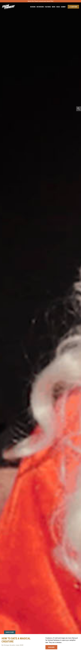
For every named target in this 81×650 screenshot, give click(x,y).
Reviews (33, 6)
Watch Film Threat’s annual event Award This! (40, 1)
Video (58, 6)
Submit (63, 6)
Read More (51, 647)
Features (48, 6)
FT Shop (73, 7)
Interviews (40, 6)
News (53, 6)
